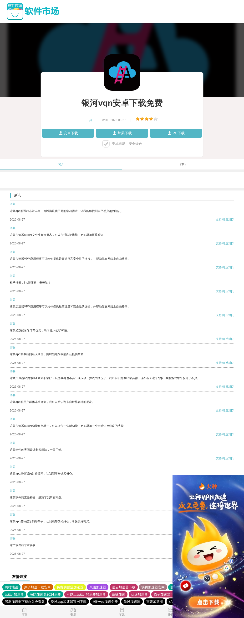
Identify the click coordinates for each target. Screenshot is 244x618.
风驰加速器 (97, 587)
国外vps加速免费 (105, 601)
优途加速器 (139, 594)
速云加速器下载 (123, 587)
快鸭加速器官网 (153, 587)
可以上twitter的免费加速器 (86, 594)
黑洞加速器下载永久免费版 (25, 601)
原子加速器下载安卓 (169, 594)
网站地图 (11, 587)
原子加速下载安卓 (37, 587)
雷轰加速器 (154, 601)
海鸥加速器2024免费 (45, 594)
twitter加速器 (14, 594)
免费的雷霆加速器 (70, 587)
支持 (219, 219)
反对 (228, 219)
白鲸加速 (118, 594)
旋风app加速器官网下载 (68, 601)
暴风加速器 (132, 601)
